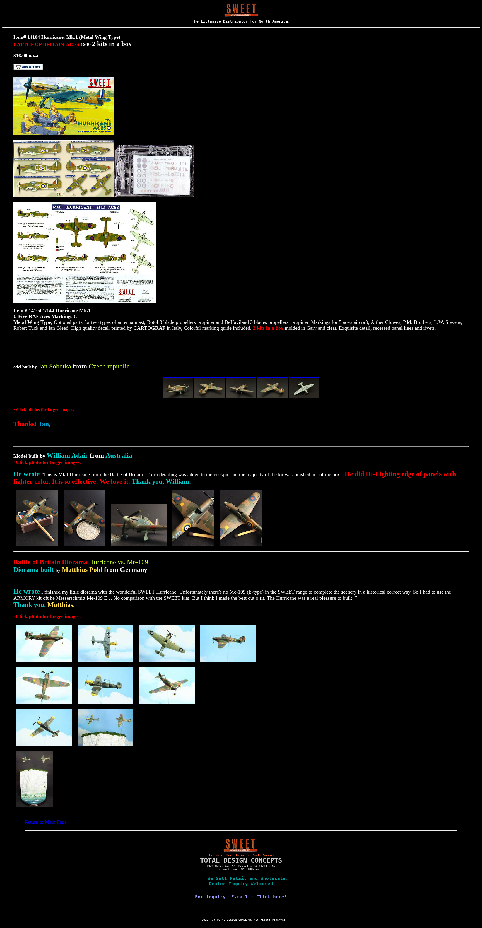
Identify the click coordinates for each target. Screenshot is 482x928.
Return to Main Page (46, 822)
